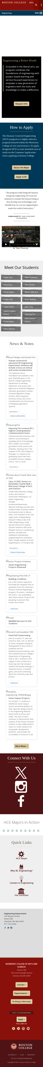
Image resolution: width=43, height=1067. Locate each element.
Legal (22, 1055)
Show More (13, 412)
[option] (4, 830)
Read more (14, 609)
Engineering (7, 13)
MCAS (32, 2)
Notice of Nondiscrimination (21, 1058)
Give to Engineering (21, 1013)
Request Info (22, 103)
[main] (21, 482)
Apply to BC (21, 177)
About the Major (21, 167)
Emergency (31, 1055)
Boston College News (18, 416)
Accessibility (12, 1055)
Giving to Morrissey (22, 1001)
